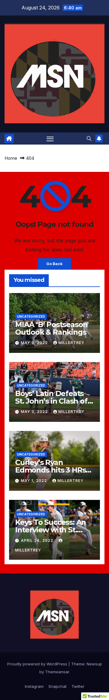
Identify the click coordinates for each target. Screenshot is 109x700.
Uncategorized (31, 316)
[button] (89, 138)
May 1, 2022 (34, 480)
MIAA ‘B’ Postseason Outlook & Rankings (51, 328)
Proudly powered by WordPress (37, 663)
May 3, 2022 (35, 411)
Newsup (94, 663)
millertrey (71, 342)
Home (11, 158)
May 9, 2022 (35, 342)
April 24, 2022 (37, 540)
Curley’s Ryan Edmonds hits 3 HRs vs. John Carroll (50, 470)
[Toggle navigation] (50, 138)
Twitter (77, 686)
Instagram (34, 686)
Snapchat (57, 686)
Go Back (54, 263)
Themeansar (57, 671)
